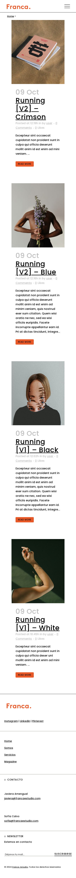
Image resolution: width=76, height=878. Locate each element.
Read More (24, 163)
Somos (8, 748)
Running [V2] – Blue (36, 268)
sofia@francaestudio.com (21, 821)
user (49, 123)
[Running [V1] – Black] (38, 393)
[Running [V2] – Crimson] (38, 52)
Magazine (10, 761)
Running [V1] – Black (37, 446)
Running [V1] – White (38, 624)
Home (10, 16)
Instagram (11, 721)
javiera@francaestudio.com (22, 798)
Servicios (10, 754)
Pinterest (37, 721)
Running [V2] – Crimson (31, 109)
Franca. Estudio (20, 867)
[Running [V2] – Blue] (38, 215)
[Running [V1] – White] (38, 571)
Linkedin (25, 721)
